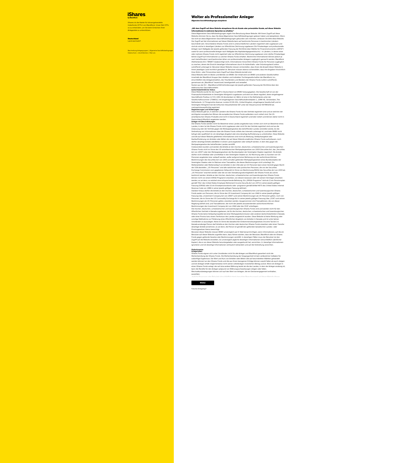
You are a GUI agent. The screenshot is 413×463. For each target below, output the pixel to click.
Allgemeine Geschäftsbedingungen (161, 50)
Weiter (203, 283)
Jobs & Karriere (143, 53)
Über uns (152, 53)
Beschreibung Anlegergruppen (138, 50)
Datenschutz (132, 53)
